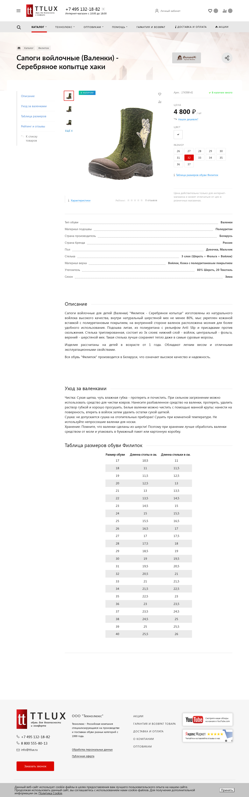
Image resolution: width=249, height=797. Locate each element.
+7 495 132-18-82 (82, 9)
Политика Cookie (50, 793)
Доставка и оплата (148, 731)
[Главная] (19, 48)
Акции (138, 716)
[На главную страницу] (41, 10)
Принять (227, 790)
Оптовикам (142, 746)
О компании (143, 739)
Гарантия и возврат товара (154, 724)
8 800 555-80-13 (34, 743)
